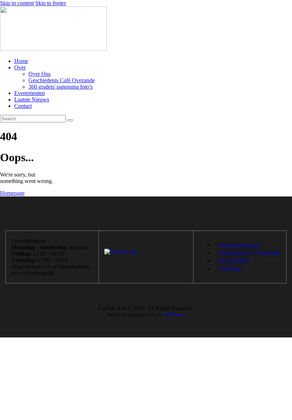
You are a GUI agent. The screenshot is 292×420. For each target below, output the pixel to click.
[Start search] (70, 120)
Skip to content (17, 3)
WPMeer (174, 314)
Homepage (12, 193)
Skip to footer (50, 3)
